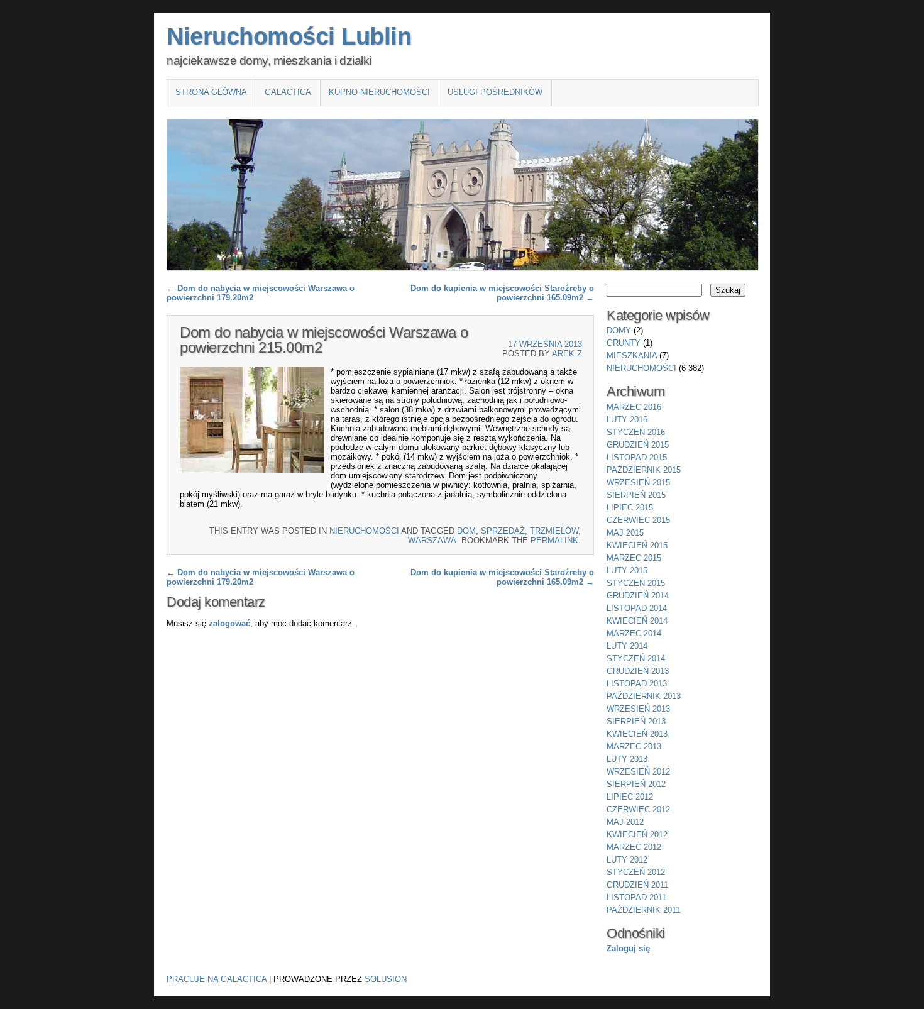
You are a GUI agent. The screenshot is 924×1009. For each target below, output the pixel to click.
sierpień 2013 (636, 721)
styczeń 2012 (636, 872)
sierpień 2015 (636, 495)
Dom (466, 531)
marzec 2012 (634, 847)
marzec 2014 (634, 633)
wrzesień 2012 (638, 771)
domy (619, 330)
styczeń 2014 (636, 658)
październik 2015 (644, 470)
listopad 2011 (636, 897)
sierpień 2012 (636, 784)
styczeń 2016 (636, 432)
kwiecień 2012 (637, 834)
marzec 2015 (634, 558)
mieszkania (632, 355)
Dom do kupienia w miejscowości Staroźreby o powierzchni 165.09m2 (502, 293)
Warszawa (432, 540)
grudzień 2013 (638, 671)
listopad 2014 (637, 608)
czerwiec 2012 (638, 809)
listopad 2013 (637, 683)
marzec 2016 (634, 407)
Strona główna (211, 92)
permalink (554, 540)
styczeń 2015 (636, 583)
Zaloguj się (628, 948)
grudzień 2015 (638, 444)
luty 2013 (627, 759)
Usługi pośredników (495, 92)
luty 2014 (627, 646)
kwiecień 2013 (637, 734)
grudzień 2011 (637, 885)
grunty (624, 343)
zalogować (229, 623)
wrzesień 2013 (638, 709)
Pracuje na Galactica (217, 979)
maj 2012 (625, 822)
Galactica (288, 92)
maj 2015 (625, 533)
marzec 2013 (634, 746)
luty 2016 (627, 419)
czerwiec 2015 (638, 520)
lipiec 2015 (630, 507)
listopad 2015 (637, 457)
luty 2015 (627, 570)
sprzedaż (503, 531)
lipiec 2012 (630, 797)
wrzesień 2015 (638, 482)
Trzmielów (554, 531)
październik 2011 (643, 910)
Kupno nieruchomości (379, 92)
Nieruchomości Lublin (289, 36)
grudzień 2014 (638, 595)
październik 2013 (644, 696)
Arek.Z (567, 353)
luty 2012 (627, 859)
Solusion (386, 979)
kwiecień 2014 (637, 621)
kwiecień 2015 (637, 545)
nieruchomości (364, 531)
